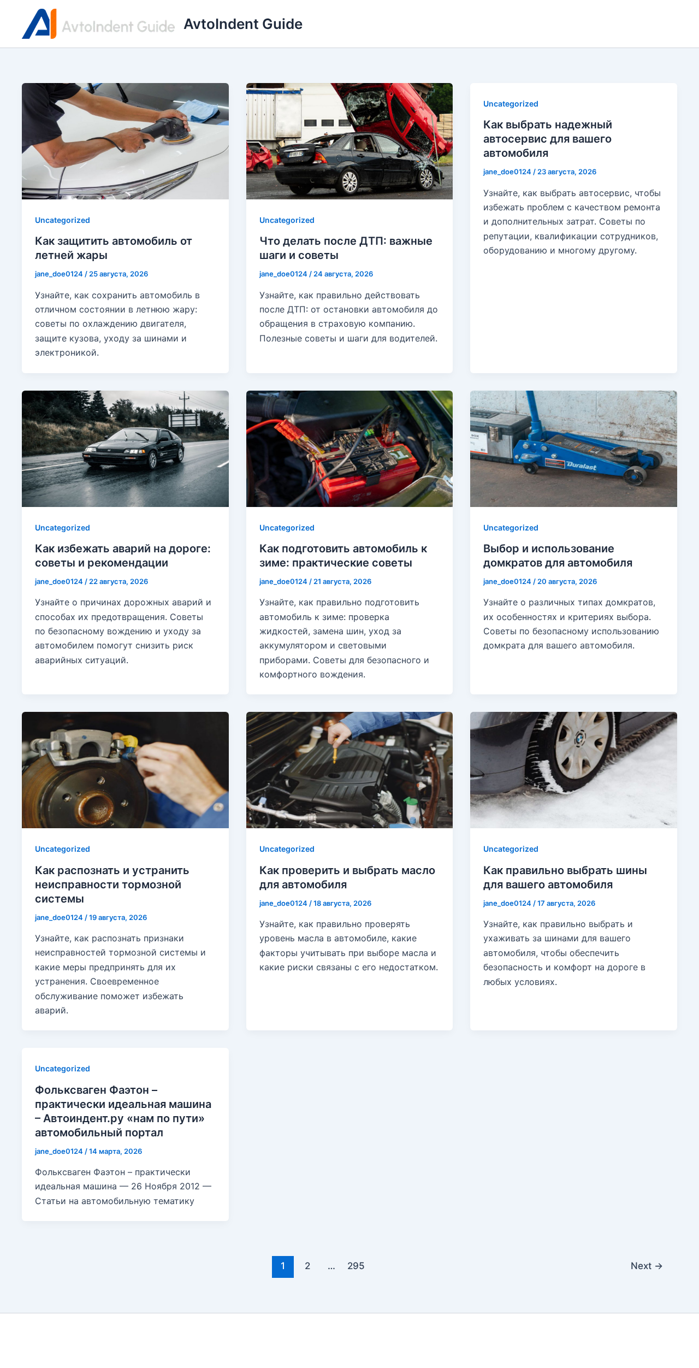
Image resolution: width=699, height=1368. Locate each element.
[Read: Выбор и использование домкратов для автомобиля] (573, 447)
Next (647, 1265)
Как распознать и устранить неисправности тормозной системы (112, 884)
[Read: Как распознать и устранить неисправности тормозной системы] (125, 769)
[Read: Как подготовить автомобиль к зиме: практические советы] (349, 447)
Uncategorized (62, 220)
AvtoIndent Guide (243, 23)
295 (356, 1265)
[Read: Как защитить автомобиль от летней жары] (125, 140)
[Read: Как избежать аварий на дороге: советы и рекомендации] (125, 447)
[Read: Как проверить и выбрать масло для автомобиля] (349, 769)
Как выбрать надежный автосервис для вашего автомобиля (547, 139)
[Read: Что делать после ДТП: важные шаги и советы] (349, 140)
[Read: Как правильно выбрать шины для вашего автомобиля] (573, 769)
